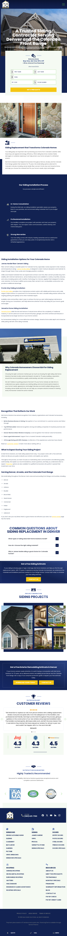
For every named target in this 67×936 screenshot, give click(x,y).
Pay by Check (51, 897)
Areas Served (33, 913)
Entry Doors (58, 835)
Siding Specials (38, 848)
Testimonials (51, 877)
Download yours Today (25, 682)
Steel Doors (57, 842)
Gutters (9, 880)
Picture (9, 851)
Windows (10, 832)
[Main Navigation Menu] (63, 4)
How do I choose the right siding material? (23, 545)
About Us (49, 871)
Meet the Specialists (54, 874)
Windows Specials (13, 858)
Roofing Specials (13, 890)
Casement (10, 842)
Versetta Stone (38, 845)
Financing (50, 884)
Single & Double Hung (15, 835)
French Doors (58, 845)
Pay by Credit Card (53, 900)
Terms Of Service (44, 913)
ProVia (34, 842)
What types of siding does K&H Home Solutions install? (27, 539)
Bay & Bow (10, 845)
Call (35, 933)
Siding (35, 832)
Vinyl (34, 838)
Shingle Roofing (13, 871)
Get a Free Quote (33, 90)
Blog (48, 890)
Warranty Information (55, 887)
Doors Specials (59, 848)
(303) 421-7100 (30, 816)
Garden (9, 848)
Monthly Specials (53, 880)
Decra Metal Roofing (15, 874)
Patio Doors (58, 838)
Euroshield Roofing (14, 877)
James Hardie (37, 835)
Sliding (9, 838)
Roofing (10, 868)
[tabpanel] (33, 627)
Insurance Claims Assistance (18, 887)
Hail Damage (11, 884)
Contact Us (33, 579)
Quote (13, 933)
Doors (56, 832)
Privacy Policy (22, 913)
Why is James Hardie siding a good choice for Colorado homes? (28, 552)
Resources (51, 868)
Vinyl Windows (12, 855)
